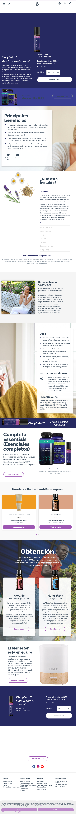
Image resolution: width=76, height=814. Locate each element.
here (41, 806)
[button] (36, 534)
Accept (19, 809)
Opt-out (55, 809)
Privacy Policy (18, 812)
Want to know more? (7, 812)
